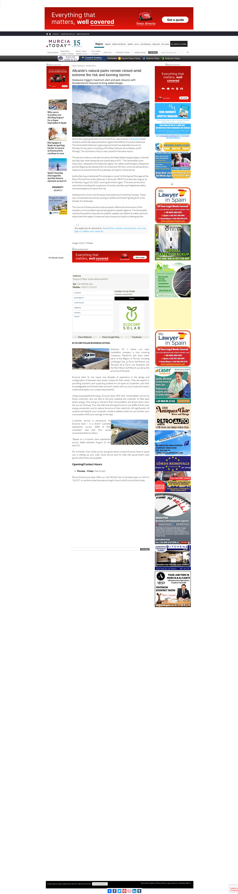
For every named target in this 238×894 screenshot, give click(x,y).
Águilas (108, 44)
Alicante (135, 138)
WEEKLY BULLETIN (83, 34)
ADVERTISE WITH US (68, 34)
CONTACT (56, 34)
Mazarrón (156, 44)
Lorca (136, 44)
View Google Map (110, 337)
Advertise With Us (185, 883)
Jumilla (130, 44)
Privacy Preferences (99, 884)
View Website (85, 337)
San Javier (165, 44)
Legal (169, 883)
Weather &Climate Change (67, 52)
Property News (123, 52)
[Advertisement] (173, 313)
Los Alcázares (145, 44)
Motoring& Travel (96, 52)
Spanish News (140, 52)
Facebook (136, 337)
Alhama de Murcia (119, 44)
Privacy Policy (161, 883)
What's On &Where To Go (81, 52)
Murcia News (53, 52)
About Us (175, 883)
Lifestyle (108, 52)
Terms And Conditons (148, 883)
